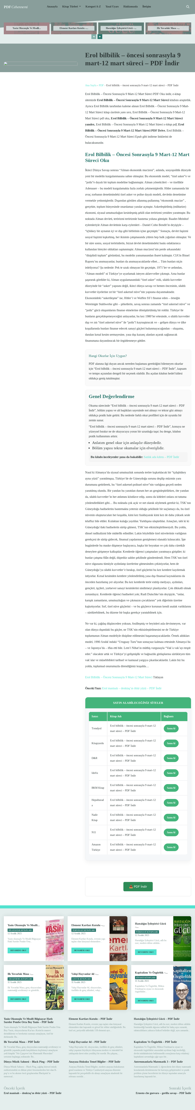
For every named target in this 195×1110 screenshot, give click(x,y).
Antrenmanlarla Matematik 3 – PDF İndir (158, 1061)
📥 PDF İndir (138, 886)
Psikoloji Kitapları (147, 932)
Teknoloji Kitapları (83, 930)
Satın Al (171, 728)
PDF (101, 85)
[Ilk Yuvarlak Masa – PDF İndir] (55, 987)
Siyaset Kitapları (146, 978)
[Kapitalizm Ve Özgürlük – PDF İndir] (182, 987)
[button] (187, 6)
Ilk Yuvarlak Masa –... (168, 28)
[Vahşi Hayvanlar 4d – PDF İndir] (118, 987)
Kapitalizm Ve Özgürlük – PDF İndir (155, 1042)
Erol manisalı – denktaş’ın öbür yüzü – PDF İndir (131, 688)
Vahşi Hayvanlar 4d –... (85, 974)
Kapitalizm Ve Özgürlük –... (151, 972)
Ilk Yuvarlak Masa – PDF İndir (22, 1042)
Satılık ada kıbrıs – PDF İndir (161, 457)
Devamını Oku (18, 950)
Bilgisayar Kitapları (20, 930)
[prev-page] (93, 36)
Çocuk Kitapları (81, 979)
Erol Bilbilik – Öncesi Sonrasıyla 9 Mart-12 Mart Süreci (118, 677)
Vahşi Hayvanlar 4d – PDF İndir (87, 1042)
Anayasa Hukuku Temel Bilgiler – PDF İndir (94, 1061)
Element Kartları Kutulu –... (74, 28)
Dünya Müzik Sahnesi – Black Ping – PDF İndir (31, 1061)
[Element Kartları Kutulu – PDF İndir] (118, 938)
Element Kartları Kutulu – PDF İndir (90, 1018)
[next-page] (100, 36)
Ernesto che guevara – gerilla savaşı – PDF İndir (163, 1093)
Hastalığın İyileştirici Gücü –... (121, 28)
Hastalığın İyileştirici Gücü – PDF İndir (157, 1018)
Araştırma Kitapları (20, 979)
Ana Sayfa (90, 85)
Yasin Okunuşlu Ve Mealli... (27, 28)
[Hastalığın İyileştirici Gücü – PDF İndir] (182, 938)
